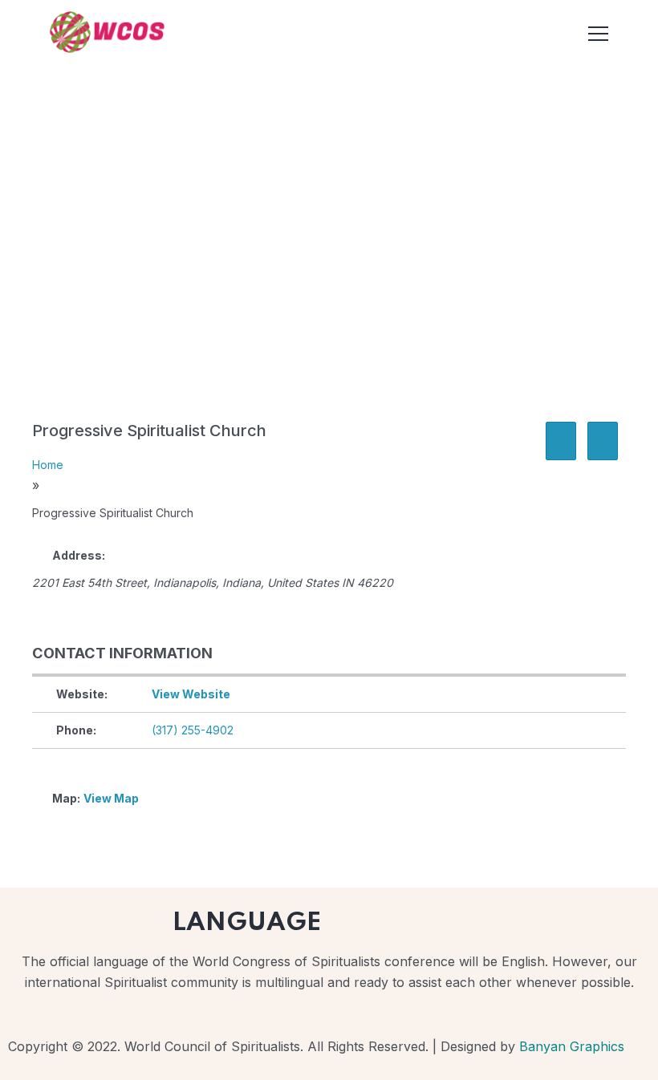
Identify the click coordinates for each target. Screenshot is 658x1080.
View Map (111, 798)
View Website (191, 694)
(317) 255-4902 (193, 730)
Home (47, 464)
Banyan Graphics (571, 1046)
